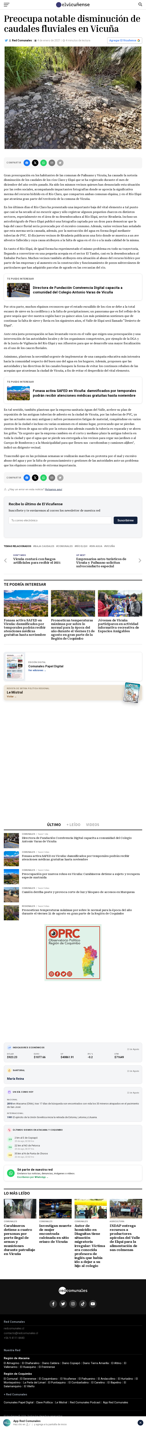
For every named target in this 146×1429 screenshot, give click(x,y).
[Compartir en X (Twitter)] (35, 163)
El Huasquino (28, 1367)
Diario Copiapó (71, 1363)
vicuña (110, 546)
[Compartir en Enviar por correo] (52, 163)
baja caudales (44, 546)
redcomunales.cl (14, 1328)
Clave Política (44, 1402)
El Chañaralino (31, 1363)
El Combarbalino (79, 1382)
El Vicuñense (68, 1378)
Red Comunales (22, 40)
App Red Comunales (115, 1402)
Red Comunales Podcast (85, 1402)
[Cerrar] (140, 1423)
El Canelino (98, 1382)
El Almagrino (11, 1363)
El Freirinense (47, 1367)
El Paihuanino (87, 1378)
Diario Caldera (50, 1363)
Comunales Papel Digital (18, 1402)
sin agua (96, 546)
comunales (65, 546)
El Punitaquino (57, 1382)
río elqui (81, 546)
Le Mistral (61, 1402)
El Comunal (11, 1378)
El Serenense (28, 1378)
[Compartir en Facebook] (27, 163)
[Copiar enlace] (60, 163)
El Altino (116, 1363)
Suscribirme (125, 520)
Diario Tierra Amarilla (96, 1363)
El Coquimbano (48, 1378)
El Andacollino (106, 1378)
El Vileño (29, 1386)
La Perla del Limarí (34, 1382)
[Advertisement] (73, 730)
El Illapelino (114, 1382)
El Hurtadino (125, 1378)
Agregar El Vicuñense (122, 40)
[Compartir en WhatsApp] (43, 163)
